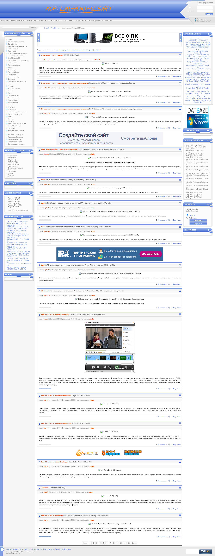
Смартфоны (12, 74)
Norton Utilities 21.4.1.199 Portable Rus (198, 69)
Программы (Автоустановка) (18, 60)
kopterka (47, 184)
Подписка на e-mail (15, 142)
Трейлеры (11, 79)
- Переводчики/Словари (15, 168)
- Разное (9, 177)
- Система (10, 173)
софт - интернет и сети (49, 149)
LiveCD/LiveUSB (14, 58)
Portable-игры (13, 49)
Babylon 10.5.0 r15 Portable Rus (198, 79)
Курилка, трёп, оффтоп (16, 130)
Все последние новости (16, 42)
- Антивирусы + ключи (16, 56)
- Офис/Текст (11, 170)
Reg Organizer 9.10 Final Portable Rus (197, 66)
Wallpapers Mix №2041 (194, 157)
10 (121, 543)
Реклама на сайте (77, 20)
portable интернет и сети (61, 395)
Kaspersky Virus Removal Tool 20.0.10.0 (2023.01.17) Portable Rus (197, 97)
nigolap (46, 154)
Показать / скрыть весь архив (18, 210)
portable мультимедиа (61, 314)
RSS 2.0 (64, 20)
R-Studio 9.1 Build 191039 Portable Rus (198, 94)
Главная (5, 20)
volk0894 (47, 88)
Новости (11, 121)
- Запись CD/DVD (13, 163)
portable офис (58, 515)
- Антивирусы (11, 157)
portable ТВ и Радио (60, 462)
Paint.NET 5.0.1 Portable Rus (16, 228)
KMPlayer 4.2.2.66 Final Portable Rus (197, 82)
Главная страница (12, 549)
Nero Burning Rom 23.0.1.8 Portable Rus (197, 85)
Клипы (10, 91)
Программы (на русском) (68, 149)
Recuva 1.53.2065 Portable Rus (17, 258)
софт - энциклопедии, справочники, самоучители (70, 83)
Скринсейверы (13, 100)
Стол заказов (12, 63)
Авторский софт (13, 72)
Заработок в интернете (16, 134)
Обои (10, 93)
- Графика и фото (13, 161)
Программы (12, 51)
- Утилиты (10, 175)
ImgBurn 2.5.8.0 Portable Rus (17, 243)
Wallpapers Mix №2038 (194, 192)
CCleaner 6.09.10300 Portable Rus (198, 74)
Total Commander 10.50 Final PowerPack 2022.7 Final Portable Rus (198, 76)
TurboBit (192, 215)
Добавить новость (35, 549)
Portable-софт (46, 314)
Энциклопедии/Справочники (18, 112)
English (108, 20)
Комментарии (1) (164, 389)
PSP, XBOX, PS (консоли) (17, 123)
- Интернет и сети (13, 164)
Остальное (11, 128)
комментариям (88, 50)
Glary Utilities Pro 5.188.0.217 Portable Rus (197, 62)
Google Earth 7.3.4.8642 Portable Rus (197, 89)
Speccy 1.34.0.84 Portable (195, 145)
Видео (10, 84)
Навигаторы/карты (14, 77)
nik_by (46, 400)
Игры (10, 67)
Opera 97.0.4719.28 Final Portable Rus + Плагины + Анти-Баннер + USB (198, 47)
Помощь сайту (95, 20)
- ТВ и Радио (11, 171)
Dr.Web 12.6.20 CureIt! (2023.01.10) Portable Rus (198, 101)
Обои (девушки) (13, 95)
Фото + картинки (14, 98)
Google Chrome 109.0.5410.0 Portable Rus (198, 52)
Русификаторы (13, 102)
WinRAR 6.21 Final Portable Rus (198, 91)
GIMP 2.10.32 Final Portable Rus (18, 227)
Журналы (11, 107)
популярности (65, 50)
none (93, 88)
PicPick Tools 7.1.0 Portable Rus (18, 234)
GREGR (97, 60)
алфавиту (97, 50)
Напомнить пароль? (204, 21)
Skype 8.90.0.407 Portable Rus (197, 72)
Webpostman (48, 60)
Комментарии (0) (164, 76)
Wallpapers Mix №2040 (194, 198)
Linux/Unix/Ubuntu (15, 126)
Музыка (10, 86)
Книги (10, 105)
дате (57, 50)
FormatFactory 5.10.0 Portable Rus (18, 251)
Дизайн (10, 119)
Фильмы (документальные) (17, 81)
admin (92, 154)
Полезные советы (14, 65)
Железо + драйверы (15, 114)
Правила (55, 20)
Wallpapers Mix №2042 (194, 156)
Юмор (10, 116)
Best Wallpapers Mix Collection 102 (198, 173)
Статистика (31, 20)
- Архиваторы (11, 159)
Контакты (44, 20)
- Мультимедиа (12, 166)
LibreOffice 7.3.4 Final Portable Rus (198, 56)
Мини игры (12, 70)
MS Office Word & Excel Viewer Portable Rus (198, 59)
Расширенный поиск (15, 139)
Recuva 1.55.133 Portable (194, 154)
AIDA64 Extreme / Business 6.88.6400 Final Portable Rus (16, 268)
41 (129, 543)
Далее (134, 543)
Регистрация (17, 20)
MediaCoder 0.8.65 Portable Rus (18, 253)
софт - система (57, 55)
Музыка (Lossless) (14, 88)
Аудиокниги (12, 109)
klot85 (46, 492)
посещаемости (77, 50)
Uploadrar (192, 218)
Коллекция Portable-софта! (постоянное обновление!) (198, 40)
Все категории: (12, 156)
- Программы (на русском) (17, 53)
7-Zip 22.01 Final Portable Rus (17, 221)
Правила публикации (15, 137)
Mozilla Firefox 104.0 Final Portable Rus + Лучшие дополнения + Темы (197, 43)
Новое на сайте (48, 549)
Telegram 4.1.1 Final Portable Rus (197, 55)
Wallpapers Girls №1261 (194, 196)
